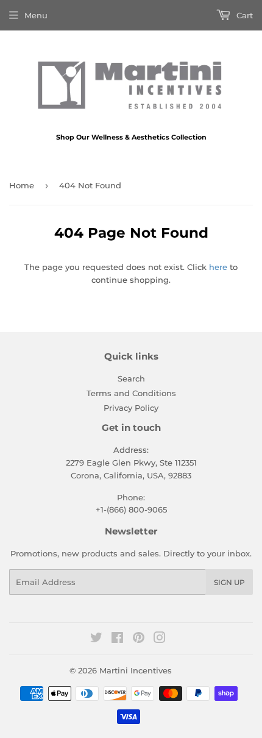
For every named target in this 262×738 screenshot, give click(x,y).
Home (21, 185)
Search (131, 378)
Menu (36, 15)
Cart (243, 15)
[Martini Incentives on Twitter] (96, 639)
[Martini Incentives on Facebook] (117, 639)
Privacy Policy (131, 408)
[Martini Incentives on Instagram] (160, 639)
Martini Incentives (135, 670)
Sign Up (229, 582)
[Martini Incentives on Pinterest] (138, 639)
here (218, 267)
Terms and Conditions (131, 393)
